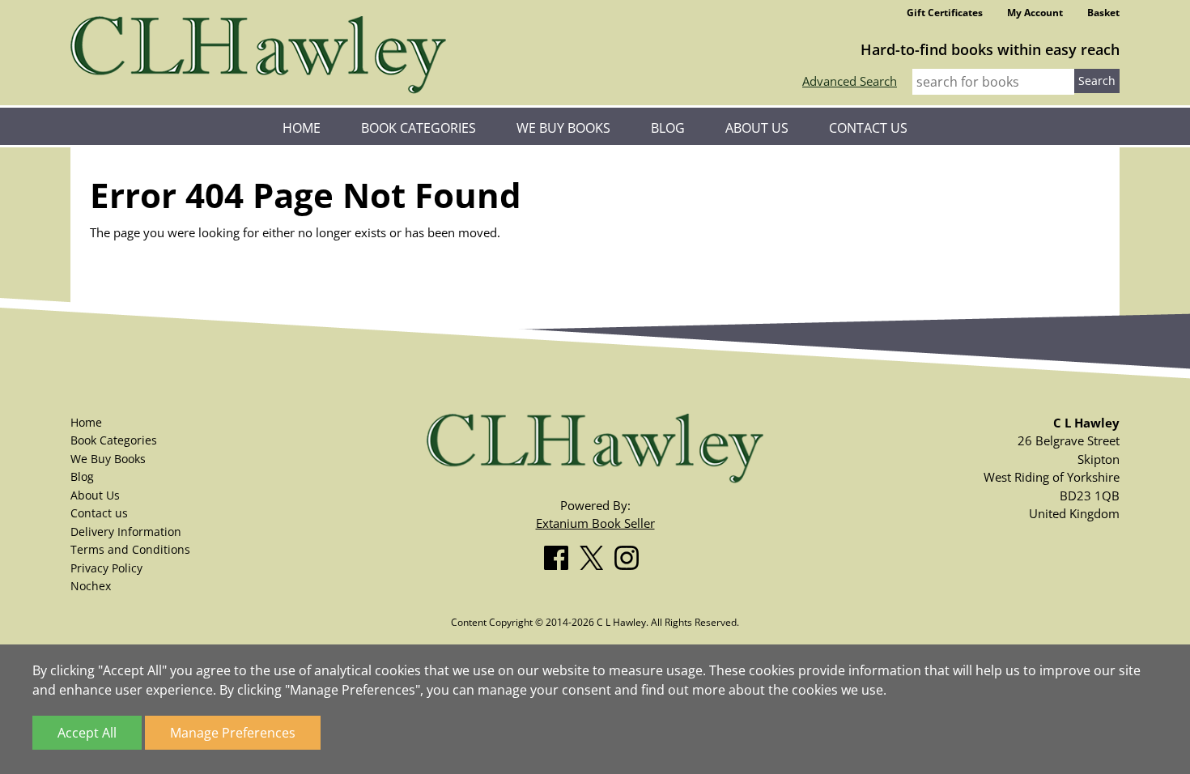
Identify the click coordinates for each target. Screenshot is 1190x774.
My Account (1035, 12)
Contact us (868, 128)
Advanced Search (849, 81)
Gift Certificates (945, 12)
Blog (668, 128)
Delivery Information (125, 531)
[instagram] (630, 554)
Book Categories (418, 128)
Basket (1103, 12)
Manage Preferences (232, 733)
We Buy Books (563, 128)
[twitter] (595, 554)
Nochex (90, 585)
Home (302, 128)
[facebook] (560, 554)
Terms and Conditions (130, 549)
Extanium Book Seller (595, 523)
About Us (756, 128)
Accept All (87, 733)
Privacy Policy (106, 568)
